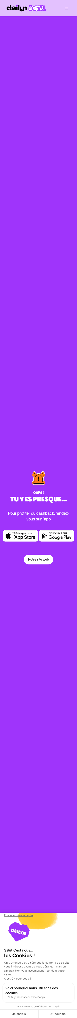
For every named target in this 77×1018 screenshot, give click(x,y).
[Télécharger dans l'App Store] (20, 536)
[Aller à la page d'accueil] (26, 8)
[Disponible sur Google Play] (57, 536)
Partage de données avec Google (26, 997)
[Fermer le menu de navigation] (66, 8)
